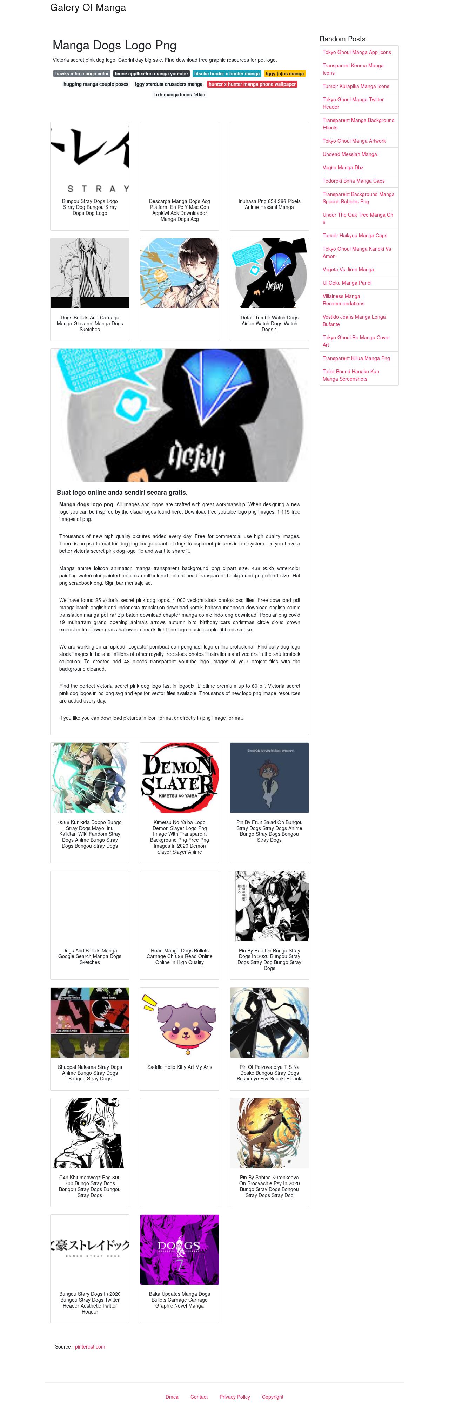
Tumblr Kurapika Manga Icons (356, 85)
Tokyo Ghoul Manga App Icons (357, 51)
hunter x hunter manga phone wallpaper (252, 84)
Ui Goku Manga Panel (347, 282)
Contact (199, 1396)
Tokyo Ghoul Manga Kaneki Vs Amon (357, 252)
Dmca (172, 1396)
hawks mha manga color (82, 73)
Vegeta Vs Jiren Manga (348, 269)
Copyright (272, 1396)
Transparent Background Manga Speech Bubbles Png (359, 197)
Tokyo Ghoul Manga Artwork (354, 140)
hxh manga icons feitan (179, 94)
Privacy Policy (235, 1396)
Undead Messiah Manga (350, 153)
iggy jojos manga (285, 73)
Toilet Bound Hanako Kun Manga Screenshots (351, 375)
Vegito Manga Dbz (343, 167)
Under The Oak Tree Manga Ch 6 (358, 218)
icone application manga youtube (151, 73)
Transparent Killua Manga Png (356, 357)
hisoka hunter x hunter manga (227, 73)
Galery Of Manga (88, 6)
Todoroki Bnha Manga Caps (354, 180)
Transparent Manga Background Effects (359, 123)
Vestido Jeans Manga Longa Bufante (354, 320)
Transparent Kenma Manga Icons (353, 69)
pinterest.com (90, 1346)
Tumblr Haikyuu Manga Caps (355, 235)
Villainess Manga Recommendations (343, 299)
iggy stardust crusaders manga (168, 84)
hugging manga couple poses (95, 84)
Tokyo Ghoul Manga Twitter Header (353, 103)
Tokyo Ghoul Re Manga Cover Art (356, 341)
